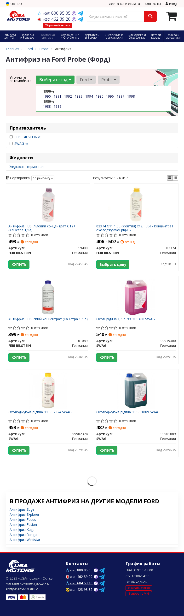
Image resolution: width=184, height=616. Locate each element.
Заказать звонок (138, 588)
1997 (120, 96)
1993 (78, 96)
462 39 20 (57, 19)
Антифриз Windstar (25, 539)
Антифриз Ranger (24, 534)
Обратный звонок (58, 25)
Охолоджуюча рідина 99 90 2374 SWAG (40, 412)
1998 (131, 96)
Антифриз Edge (22, 509)
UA (12, 3)
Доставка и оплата (124, 3)
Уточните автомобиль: (20, 79)
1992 (68, 96)
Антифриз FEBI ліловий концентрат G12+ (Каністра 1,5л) (41, 228)
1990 (47, 96)
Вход (172, 3)
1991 (57, 96)
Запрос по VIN (139, 594)
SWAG (21, 143)
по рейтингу (42, 178)
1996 (110, 96)
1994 (89, 96)
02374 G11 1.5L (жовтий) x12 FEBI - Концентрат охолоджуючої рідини (134, 228)
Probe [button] (107, 79)
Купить (19, 264)
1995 (100, 96)
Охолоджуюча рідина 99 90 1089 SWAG (128, 412)
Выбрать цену (112, 264)
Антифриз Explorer (24, 514)
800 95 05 (57, 13)
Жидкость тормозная (27, 166)
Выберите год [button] (54, 79)
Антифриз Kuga (22, 529)
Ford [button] (85, 79)
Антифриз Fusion (23, 524)
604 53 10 (81, 583)
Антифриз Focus (23, 519)
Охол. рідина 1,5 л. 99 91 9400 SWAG (125, 319)
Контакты (153, 3)
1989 (57, 106)
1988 (47, 106)
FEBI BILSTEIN (27, 137)
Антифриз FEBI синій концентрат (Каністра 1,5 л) (48, 319)
